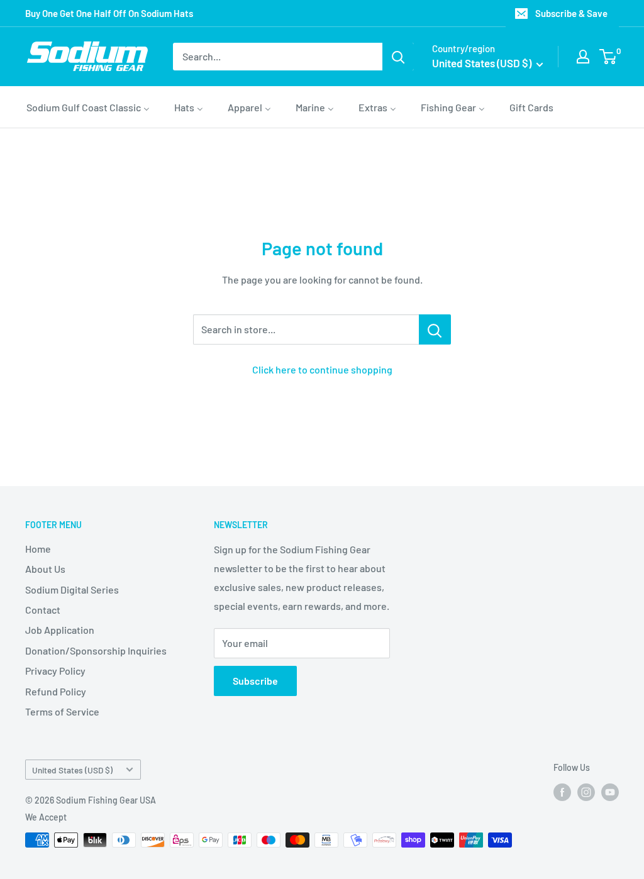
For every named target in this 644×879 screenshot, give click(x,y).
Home (38, 549)
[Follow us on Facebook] (562, 792)
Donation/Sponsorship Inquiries (96, 650)
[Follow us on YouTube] (610, 792)
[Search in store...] (435, 329)
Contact (42, 610)
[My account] (583, 57)
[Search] (398, 56)
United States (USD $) (72, 770)
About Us (45, 569)
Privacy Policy (55, 671)
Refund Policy (55, 691)
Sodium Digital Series (72, 589)
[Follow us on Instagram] (586, 792)
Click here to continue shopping (322, 369)
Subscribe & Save (571, 13)
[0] (608, 56)
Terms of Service (62, 711)
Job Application (59, 630)
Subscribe (255, 681)
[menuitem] (88, 107)
